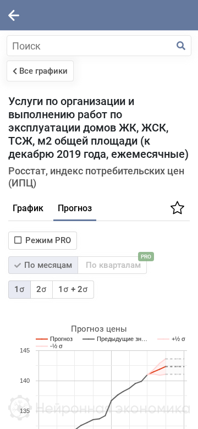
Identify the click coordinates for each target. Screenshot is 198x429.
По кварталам (115, 263)
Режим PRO (48, 240)
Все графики (43, 71)
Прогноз (75, 208)
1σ (19, 289)
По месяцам (47, 265)
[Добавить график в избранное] (176, 211)
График (28, 208)
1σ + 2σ (73, 289)
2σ (41, 289)
